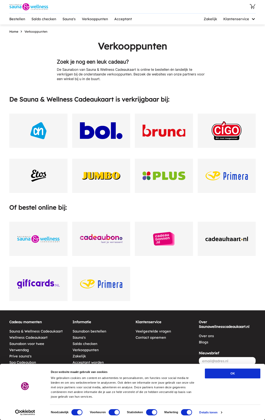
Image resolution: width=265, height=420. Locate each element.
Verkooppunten (95, 19)
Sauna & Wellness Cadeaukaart (36, 331)
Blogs (203, 342)
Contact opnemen (151, 337)
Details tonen (208, 412)
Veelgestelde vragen (153, 331)
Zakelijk (210, 19)
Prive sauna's (20, 356)
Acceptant (123, 19)
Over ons (206, 336)
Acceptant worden (88, 362)
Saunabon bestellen (89, 331)
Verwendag (19, 350)
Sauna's (69, 19)
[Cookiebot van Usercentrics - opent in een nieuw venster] (25, 412)
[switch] (114, 412)
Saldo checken (43, 19)
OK (232, 373)
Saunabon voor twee (26, 343)
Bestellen (17, 19)
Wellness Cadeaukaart (28, 337)
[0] (252, 7)
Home (13, 31)
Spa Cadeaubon (22, 362)
